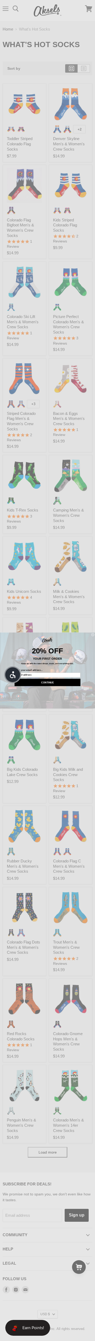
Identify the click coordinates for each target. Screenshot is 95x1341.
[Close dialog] (93, 634)
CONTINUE (47, 682)
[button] (12, 674)
